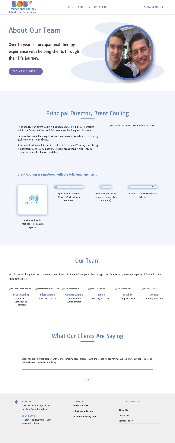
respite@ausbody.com (84, 416)
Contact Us (100, 7)
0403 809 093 (155, 7)
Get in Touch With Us (26, 71)
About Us (84, 7)
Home (71, 7)
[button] (86, 379)
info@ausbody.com (83, 411)
